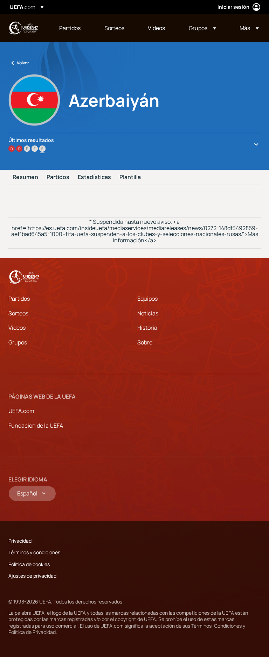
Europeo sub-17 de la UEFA (23, 28)
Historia (147, 327)
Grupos (17, 342)
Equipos (147, 298)
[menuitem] (73, 28)
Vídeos (17, 327)
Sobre (144, 342)
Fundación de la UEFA (35, 425)
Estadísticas (94, 177)
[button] (202, 28)
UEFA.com (21, 411)
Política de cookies (29, 564)
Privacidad (20, 540)
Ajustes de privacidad (32, 575)
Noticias (147, 313)
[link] (70, 28)
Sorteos (18, 313)
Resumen (25, 177)
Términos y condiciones (34, 552)
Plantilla (130, 177)
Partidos (58, 177)
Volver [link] (23, 63)
